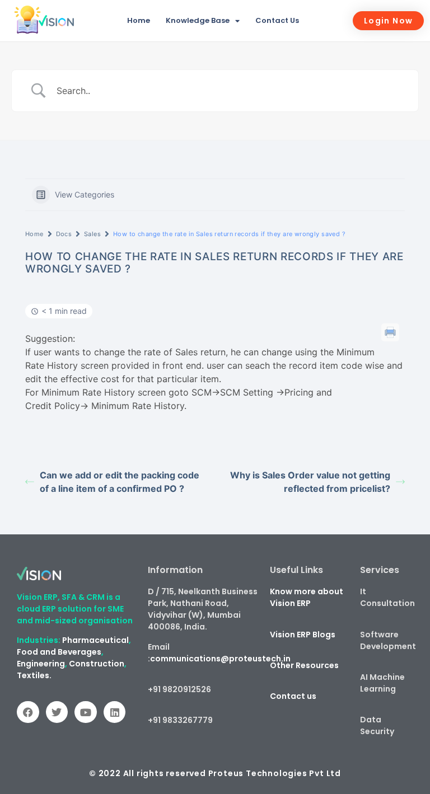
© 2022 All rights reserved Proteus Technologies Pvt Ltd (215, 773)
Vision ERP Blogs (302, 634)
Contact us (293, 696)
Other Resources (304, 665)
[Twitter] (57, 712)
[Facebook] (28, 712)
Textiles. (34, 675)
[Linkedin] (115, 712)
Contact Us (277, 20)
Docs (64, 234)
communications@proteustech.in (220, 658)
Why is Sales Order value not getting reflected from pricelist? (310, 481)
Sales (92, 234)
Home (138, 20)
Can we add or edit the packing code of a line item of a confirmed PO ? (119, 481)
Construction (96, 663)
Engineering (41, 663)
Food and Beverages (59, 651)
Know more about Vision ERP (306, 597)
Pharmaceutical (95, 640)
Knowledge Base (198, 20)
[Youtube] (85, 712)
